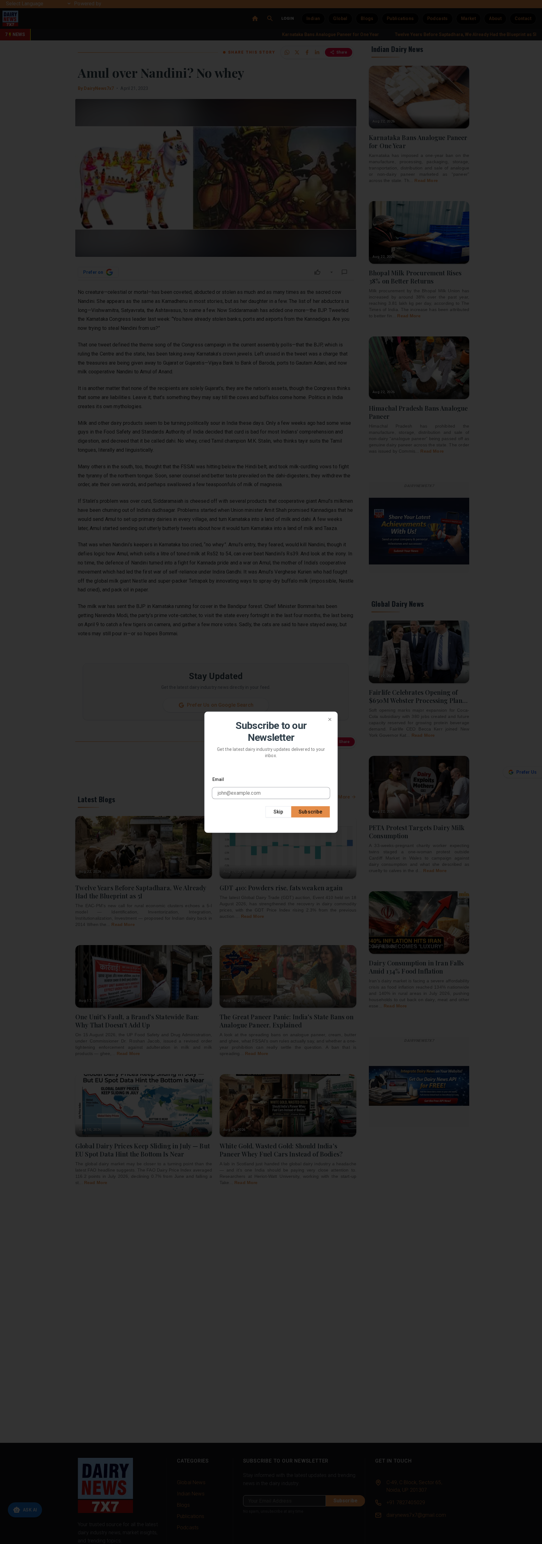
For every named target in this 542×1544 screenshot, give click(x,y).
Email (218, 779)
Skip (279, 811)
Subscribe (310, 811)
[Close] (329, 719)
